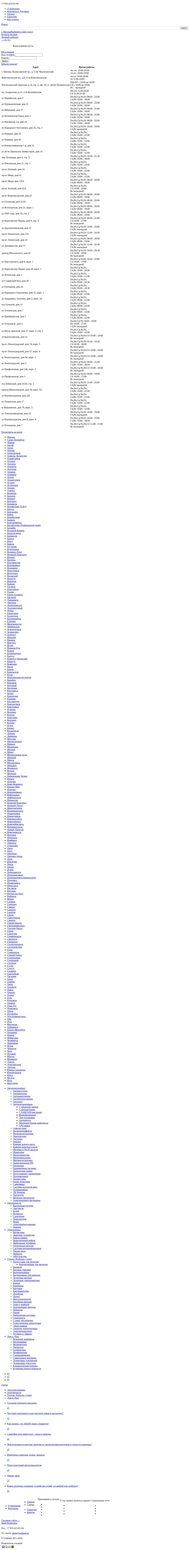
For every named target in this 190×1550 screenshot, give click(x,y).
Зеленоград (13, 632)
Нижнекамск (13, 813)
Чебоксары (12, 1038)
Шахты (10, 1056)
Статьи (30, 1504)
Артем (10, 477)
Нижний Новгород (16, 803)
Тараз (10, 979)
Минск (10, 760)
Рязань (10, 899)
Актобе (11, 450)
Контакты (13, 1508)
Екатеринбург (14, 618)
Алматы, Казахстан (17, 456)
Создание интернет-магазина (22, 1403)
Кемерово (12, 664)
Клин (10, 674)
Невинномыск (14, 792)
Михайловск (13, 763)
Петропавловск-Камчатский (21, 877)
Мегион (11, 749)
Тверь (10, 984)
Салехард (12, 904)
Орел (9, 851)
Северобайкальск (16, 925)
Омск (10, 848)
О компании (14, 1505)
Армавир (11, 474)
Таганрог (11, 976)
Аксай (10, 445)
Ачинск (11, 490)
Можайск (12, 765)
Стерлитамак (13, 957)
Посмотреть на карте (11, 432)
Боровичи (12, 536)
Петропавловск (15, 875)
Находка (11, 789)
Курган (10, 715)
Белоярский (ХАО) (16, 506)
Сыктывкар (13, 973)
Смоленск (12, 939)
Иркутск (11, 642)
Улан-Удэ (11, 1006)
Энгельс (11, 1067)
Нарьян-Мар (13, 787)
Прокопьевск (13, 883)
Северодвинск (14, 923)
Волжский (12, 576)
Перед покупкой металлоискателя (24, 1465)
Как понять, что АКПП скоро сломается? (28, 1423)
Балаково (11, 493)
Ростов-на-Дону (15, 893)
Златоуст (11, 634)
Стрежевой (12, 960)
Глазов (10, 592)
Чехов (10, 1046)
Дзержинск (12, 600)
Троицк (11, 992)
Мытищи (11, 773)
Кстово (10, 723)
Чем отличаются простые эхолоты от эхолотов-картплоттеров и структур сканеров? (49, 1444)
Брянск (10, 544)
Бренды (31, 1512)
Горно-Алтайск (15, 594)
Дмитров (11, 602)
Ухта (9, 1022)
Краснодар (12, 696)
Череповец (12, 1043)
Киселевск (12, 690)
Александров (13, 453)
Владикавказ (13, 565)
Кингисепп (13, 672)
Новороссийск (14, 819)
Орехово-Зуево (14, 856)
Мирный (11, 757)
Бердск (10, 509)
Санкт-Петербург (16, 440)
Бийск (10, 514)
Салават (11, 901)
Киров (10, 669)
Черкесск (11, 1048)
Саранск (11, 909)
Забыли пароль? (9, 64)
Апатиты (11, 466)
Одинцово (12, 845)
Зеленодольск (14, 629)
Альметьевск (13, 458)
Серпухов (12, 933)
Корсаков (11, 682)
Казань (10, 650)
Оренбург (12, 853)
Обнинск (11, 843)
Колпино (11, 720)
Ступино (11, 963)
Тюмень (11, 1003)
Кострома (12, 688)
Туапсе (10, 995)
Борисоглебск (14, 533)
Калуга (10, 656)
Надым (10, 779)
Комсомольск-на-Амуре (19, 677)
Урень (10, 1011)
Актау (10, 448)
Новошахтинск (14, 827)
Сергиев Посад (14, 928)
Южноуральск (14, 1072)
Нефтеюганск (14, 797)
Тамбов (11, 981)
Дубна (10, 610)
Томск (10, 989)
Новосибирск (14, 821)
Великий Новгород (17, 554)
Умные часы (13, 1475)
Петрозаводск (14, 872)
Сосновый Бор (14, 947)
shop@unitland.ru (20, 1533)
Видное (11, 557)
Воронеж (11, 581)
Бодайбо (11, 528)
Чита (9, 1051)
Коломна (11, 712)
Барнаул (11, 498)
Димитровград (14, 605)
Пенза (10, 864)
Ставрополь (13, 952)
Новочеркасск (14, 832)
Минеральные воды (17, 755)
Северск (11, 920)
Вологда (11, 578)
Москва (11, 437)
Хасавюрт (12, 1032)
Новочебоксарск (15, 824)
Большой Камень (15, 530)
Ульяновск (12, 1008)
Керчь (10, 666)
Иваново (11, 637)
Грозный (11, 597)
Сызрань (11, 971)
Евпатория (12, 613)
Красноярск (13, 707)
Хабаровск (12, 1027)
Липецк (11, 733)
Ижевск (11, 640)
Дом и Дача (13, 1398)
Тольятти (11, 987)
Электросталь (14, 1064)
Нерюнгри (12, 800)
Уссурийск (12, 1014)
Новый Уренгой (15, 829)
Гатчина (11, 586)
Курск (10, 725)
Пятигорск (12, 885)
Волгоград (12, 573)
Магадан (11, 739)
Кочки (10, 693)
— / (6, 40)
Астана (10, 482)
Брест (10, 541)
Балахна (11, 496)
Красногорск (13, 704)
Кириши (11, 699)
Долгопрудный (14, 608)
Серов (10, 931)
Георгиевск (13, 589)
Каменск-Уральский (17, 658)
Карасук (11, 661)
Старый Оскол (14, 955)
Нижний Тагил (15, 805)
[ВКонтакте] (3, 1547)
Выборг (11, 584)
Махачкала (12, 747)
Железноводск (14, 624)
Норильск (12, 837)
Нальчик (11, 781)
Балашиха (12, 504)
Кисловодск (13, 701)
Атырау (11, 488)
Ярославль (12, 1083)
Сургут (10, 968)
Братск (10, 538)
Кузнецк (11, 709)
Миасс (10, 752)
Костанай (12, 685)
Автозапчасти (14, 1392)
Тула (9, 998)
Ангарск (11, 464)
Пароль (5, 58)
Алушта (11, 461)
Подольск (12, 880)
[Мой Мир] (12, 1547)
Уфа (9, 1019)
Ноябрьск (12, 840)
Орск (9, 859)
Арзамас (11, 472)
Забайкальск (13, 626)
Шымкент (12, 1059)
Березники (12, 512)
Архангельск (13, 480)
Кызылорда (13, 731)
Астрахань (12, 485)
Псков (10, 869)
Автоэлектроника (16, 1390)
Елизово (11, 621)
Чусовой (11, 1054)
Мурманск (12, 768)
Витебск (11, 560)
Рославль (11, 888)
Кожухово (12, 717)
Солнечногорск (15, 944)
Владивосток (13, 562)
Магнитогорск (14, 741)
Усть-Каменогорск (16, 1016)
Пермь (10, 867)
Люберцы (12, 736)
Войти (5, 61)
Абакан (11, 442)
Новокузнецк (14, 816)
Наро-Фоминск (15, 784)
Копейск (11, 680)
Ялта (9, 1080)
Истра (10, 645)
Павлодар (12, 861)
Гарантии (32, 1509)
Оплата (30, 1502)
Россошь (11, 891)
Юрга (10, 1075)
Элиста (10, 1062)
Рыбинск (11, 896)
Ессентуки (12, 616)
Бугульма (11, 546)
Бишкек (11, 520)
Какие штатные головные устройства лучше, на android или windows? (42, 1486)
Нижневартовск (15, 811)
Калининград (14, 653)
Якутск (10, 1078)
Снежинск (12, 941)
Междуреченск (14, 808)
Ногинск (11, 835)
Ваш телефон (8, 55)
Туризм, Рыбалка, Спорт (19, 1395)
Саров (10, 915)
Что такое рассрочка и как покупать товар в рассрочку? (35, 1413)
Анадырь (11, 469)
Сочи (9, 949)
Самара (11, 907)
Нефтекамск (13, 795)
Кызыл (10, 728)
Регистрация (7, 52)
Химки (10, 1035)
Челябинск (12, 1040)
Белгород (11, 501)
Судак (10, 965)
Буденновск (13, 549)
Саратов (11, 912)
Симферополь (14, 936)
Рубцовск (12, 1000)
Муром (10, 771)
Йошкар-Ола (13, 648)
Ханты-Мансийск (16, 1030)
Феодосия (12, 1024)
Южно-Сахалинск (16, 1070)
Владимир (12, 568)
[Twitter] (6, 1547)
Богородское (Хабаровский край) (24, 525)
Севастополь (13, 917)
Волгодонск (13, 570)
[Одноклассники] (9, 1547)
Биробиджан (13, 517)
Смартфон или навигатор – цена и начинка (29, 1434)
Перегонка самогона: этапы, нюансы (26, 1455)
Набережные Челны (17, 776)
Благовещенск (14, 522)
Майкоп (11, 744)
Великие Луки (14, 552)
